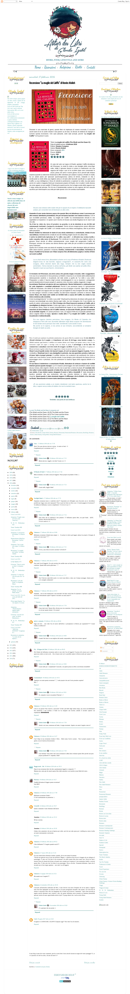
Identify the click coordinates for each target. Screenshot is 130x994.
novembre (14, 488)
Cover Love (102, 714)
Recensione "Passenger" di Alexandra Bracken (114, 507)
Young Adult (45, 434)
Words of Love (103, 892)
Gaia (35, 443)
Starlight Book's (38, 498)
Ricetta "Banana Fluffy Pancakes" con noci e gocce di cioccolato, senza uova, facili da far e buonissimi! (114, 552)
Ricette (101, 811)
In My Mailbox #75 (16, 561)
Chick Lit (101, 704)
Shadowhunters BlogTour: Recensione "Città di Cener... (18, 540)
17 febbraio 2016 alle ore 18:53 (48, 560)
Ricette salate (102, 821)
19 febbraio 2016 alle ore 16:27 (48, 779)
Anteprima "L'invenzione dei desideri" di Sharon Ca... (18, 534)
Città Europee (103, 712)
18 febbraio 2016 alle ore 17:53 (57, 458)
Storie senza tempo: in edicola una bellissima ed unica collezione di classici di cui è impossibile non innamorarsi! (114, 597)
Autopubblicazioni (104, 680)
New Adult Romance (104, 784)
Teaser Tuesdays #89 (16, 556)
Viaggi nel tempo (103, 888)
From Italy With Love (105, 736)
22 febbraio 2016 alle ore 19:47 (48, 806)
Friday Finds (102, 734)
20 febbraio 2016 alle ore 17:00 (48, 792)
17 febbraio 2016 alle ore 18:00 (48, 532)
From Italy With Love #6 (114, 537)
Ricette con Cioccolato (105, 813)
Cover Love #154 (15, 514)
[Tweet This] (53, 428)
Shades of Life (103, 840)
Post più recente (34, 962)
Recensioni (80, 432)
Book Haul (102, 695)
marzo (13, 509)
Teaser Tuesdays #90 (16, 527)
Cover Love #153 (15, 530)
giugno (13, 501)
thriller (101, 859)
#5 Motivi (102, 663)
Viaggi (101, 885)
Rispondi (36, 451)
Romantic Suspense (104, 833)
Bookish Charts (103, 697)
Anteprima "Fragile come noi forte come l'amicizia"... (18, 518)
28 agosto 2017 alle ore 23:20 (45, 919)
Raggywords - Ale (39, 766)
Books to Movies (103, 702)
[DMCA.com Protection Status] (65, 982)
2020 (11, 472)
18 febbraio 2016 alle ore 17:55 (57, 547)
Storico (32, 434)
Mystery (56, 432)
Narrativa (101, 777)
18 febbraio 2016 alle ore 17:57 (57, 575)
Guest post (102, 746)
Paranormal (62, 432)
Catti (35, 919)
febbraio (13, 512)
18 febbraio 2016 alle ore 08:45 (56, 649)
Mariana (36, 779)
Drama (101, 721)
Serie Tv (101, 838)
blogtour (101, 692)
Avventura (102, 685)
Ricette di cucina (103, 816)
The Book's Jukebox (104, 857)
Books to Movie (103, 700)
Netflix (101, 779)
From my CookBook (104, 738)
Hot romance (102, 750)
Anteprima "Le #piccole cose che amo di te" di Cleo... (17, 576)
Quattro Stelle (103, 799)
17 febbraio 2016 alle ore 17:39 (46, 443)
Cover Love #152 (15, 559)
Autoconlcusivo (103, 678)
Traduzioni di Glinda (104, 864)
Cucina (101, 717)
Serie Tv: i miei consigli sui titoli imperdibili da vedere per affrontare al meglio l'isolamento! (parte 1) (114, 567)
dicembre (13, 485)
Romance (91, 432)
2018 (11, 478)
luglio (13, 499)
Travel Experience (104, 869)
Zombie (101, 900)
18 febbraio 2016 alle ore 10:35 (51, 677)
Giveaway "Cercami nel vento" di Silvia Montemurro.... (17, 616)
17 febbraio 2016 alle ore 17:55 (52, 498)
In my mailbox (103, 753)
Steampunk (102, 847)
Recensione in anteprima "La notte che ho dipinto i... (17, 636)
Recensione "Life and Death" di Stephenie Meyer (17, 582)
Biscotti (101, 690)
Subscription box (103, 852)
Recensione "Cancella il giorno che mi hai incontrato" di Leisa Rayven (114, 612)
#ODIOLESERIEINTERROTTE (108, 666)
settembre (14, 493)
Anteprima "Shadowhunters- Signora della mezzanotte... (16, 609)
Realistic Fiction (103, 801)
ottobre (13, 491)
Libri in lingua (103, 765)
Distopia (101, 719)
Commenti (105, 651)
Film (100, 731)
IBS (63, 150)
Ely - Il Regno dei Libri (40, 649)
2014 (11, 648)
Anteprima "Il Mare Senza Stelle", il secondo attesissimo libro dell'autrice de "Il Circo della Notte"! (114, 493)
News (100, 787)
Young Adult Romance (55, 434)
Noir (100, 789)
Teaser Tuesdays (103, 855)
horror (101, 748)
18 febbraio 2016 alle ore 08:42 (52, 621)
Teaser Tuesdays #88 (16, 586)
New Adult (102, 782)
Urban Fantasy (38, 434)
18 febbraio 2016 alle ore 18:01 (57, 692)
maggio (13, 504)
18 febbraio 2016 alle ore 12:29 (48, 706)
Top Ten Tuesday (103, 862)
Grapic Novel (102, 743)
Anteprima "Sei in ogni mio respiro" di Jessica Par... (17, 546)
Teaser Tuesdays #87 (16, 625)
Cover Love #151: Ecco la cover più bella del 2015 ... (18, 596)
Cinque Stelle (45, 432)
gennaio (13, 642)
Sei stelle (101, 835)
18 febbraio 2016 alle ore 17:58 (57, 722)
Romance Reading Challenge (107, 830)
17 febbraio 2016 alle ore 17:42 (53, 472)
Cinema (101, 707)
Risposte (38, 455)
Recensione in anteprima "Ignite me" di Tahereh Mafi (114, 627)
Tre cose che (102, 871)
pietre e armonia (38, 621)
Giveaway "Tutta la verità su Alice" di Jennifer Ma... (18, 566)
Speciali (101, 845)
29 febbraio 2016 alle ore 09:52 (48, 841)
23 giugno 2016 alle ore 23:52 (48, 873)
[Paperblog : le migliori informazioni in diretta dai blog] (65, 979)
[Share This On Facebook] (44, 428)
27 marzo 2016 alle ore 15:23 (48, 853)
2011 (11, 656)
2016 (11, 483)
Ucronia (101, 874)
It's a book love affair (105, 758)
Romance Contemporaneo (106, 828)
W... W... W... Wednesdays (106, 890)
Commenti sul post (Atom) (42, 966)
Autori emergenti (103, 683)
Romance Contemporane (105, 825)
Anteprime (102, 675)
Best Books (38, 432)
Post (103, 647)
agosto (13, 496)
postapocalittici (103, 796)
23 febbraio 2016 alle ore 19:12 (48, 817)
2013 (11, 650)
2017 (11, 480)
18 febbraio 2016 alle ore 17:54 (57, 515)
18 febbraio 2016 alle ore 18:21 (53, 766)
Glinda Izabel (43, 458)
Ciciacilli (36, 806)
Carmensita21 (38, 677)
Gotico (101, 741)
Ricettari (101, 809)
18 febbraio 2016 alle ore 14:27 (48, 736)
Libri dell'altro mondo (105, 763)
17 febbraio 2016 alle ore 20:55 (48, 591)
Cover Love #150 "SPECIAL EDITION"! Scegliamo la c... (18, 630)
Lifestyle (101, 770)
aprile (13, 506)
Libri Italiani (102, 767)
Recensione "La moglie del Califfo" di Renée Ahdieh (17, 552)
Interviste (101, 755)
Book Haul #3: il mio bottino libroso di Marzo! (114, 581)
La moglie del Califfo (57, 416)
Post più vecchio (89, 962)
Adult (100, 671)
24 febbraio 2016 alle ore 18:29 (48, 828)
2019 (11, 475)
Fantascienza (102, 726)
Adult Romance (103, 673)
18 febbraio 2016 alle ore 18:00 (57, 635)
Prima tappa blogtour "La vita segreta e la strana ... (18, 602)
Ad (100, 668)
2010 (11, 658)
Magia (101, 772)
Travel (101, 867)
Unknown (37, 532)
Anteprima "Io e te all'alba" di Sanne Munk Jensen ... (16, 591)
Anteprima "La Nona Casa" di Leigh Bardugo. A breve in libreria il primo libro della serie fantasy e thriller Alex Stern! (114, 524)
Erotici (101, 724)
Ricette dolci (102, 818)
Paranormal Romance (70, 432)
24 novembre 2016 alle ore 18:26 (58, 905)
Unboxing (102, 876)
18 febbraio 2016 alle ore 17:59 (57, 605)
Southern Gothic (103, 842)
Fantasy (51, 432)
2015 (11, 645)
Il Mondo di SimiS (39, 472)
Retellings (85, 432)
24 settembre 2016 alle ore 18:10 (49, 885)
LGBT (101, 760)
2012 (11, 653)
